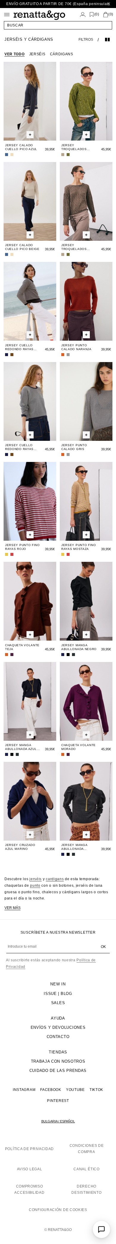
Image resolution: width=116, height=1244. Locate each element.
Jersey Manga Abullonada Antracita (74, 847)
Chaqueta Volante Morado (78, 747)
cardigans (55, 879)
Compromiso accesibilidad (29, 1189)
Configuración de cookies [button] (58, 1210)
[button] (58, 25)
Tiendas (58, 1052)
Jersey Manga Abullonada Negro (79, 647)
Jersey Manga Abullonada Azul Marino (21, 747)
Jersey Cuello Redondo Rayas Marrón (19, 347)
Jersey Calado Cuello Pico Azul (21, 147)
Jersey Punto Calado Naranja (76, 347)
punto (35, 885)
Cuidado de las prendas (58, 1070)
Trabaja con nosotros (58, 1061)
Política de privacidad (29, 1149)
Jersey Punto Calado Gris (74, 447)
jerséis (35, 879)
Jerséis (37, 54)
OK (103, 947)
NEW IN (57, 984)
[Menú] (6, 14)
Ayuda (58, 1018)
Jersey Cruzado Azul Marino (20, 846)
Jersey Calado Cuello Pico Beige (22, 247)
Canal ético (86, 1169)
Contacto (58, 1036)
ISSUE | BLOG (58, 993)
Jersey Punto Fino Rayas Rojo (22, 547)
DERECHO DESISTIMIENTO (86, 1189)
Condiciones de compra (87, 1149)
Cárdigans (61, 54)
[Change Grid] (107, 39)
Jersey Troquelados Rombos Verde (74, 147)
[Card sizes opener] (30, 135)
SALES (58, 1003)
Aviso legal (29, 1169)
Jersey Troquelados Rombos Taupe (74, 247)
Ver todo (14, 54)
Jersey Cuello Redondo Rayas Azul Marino (19, 447)
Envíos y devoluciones (58, 1027)
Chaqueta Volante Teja (22, 647)
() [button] (96, 14)
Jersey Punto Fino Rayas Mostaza (78, 547)
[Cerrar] (108, 4)
